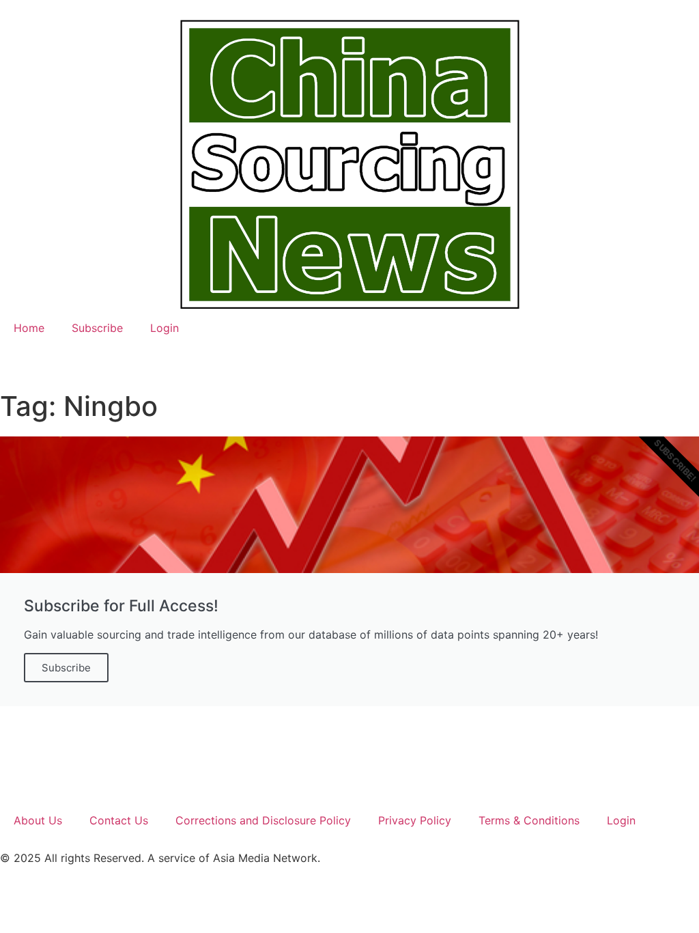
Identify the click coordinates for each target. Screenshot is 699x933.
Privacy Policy (414, 820)
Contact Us (118, 820)
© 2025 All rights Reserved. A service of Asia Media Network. (160, 858)
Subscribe (97, 328)
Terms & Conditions (529, 820)
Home (29, 328)
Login (164, 328)
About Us (38, 820)
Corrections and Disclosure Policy (263, 820)
